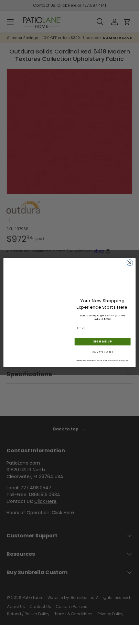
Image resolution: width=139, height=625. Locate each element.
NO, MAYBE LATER (102, 352)
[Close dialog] (130, 263)
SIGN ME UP (102, 341)
